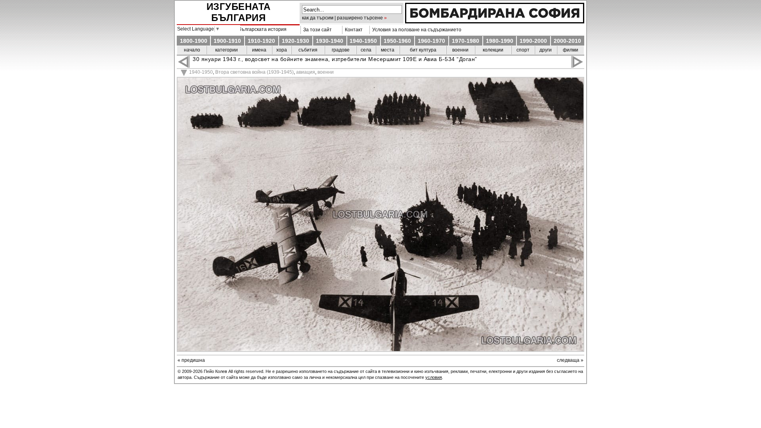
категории (226, 50)
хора (281, 50)
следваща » (570, 360)
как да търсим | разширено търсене (342, 18)
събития (307, 50)
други (545, 50)
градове (341, 50)
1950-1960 (397, 41)
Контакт (352, 29)
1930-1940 (329, 41)
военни (460, 50)
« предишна (191, 360)
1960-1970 (431, 41)
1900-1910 (227, 41)
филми (570, 50)
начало (192, 50)
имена (259, 50)
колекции (493, 50)
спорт (523, 50)
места (387, 50)
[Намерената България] (494, 21)
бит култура (423, 50)
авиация (305, 72)
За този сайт (316, 29)
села (366, 50)
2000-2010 (567, 41)
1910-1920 (261, 41)
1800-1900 (193, 41)
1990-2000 (533, 41)
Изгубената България (239, 12)
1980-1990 (499, 41)
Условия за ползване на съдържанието (415, 29)
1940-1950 (363, 41)
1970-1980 (465, 41)
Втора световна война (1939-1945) (254, 72)
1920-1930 (295, 41)
